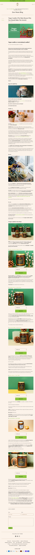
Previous (3, 20)
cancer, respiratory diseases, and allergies (22, 136)
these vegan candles (15, 497)
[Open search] (2, 4)
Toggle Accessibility (22, 545)
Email (22, 512)
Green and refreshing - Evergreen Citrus (15, 327)
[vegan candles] (20, 91)
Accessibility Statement (13, 545)
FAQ (14, 542)
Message (9, 516)
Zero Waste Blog (17, 12)
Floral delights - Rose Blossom (14, 450)
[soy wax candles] (20, 425)
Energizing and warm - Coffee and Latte (15, 287)
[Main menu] (1, 4)
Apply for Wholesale (24, 541)
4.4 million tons (16, 123)
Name (9, 512)
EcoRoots (16, 548)
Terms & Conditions (26, 542)
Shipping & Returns (8, 542)
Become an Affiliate (15, 541)
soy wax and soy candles (19, 214)
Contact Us (9, 541)
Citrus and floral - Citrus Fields (14, 418)
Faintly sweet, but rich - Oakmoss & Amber (15, 249)
